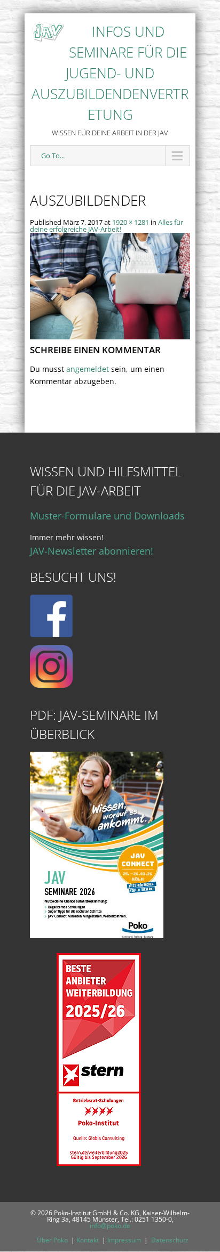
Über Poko (52, 1240)
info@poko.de (110, 1225)
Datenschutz (169, 1240)
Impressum (124, 1240)
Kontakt (87, 1240)
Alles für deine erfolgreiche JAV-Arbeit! (106, 225)
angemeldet (87, 369)
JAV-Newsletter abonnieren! (91, 550)
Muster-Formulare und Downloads (107, 515)
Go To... (53, 155)
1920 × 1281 (130, 222)
